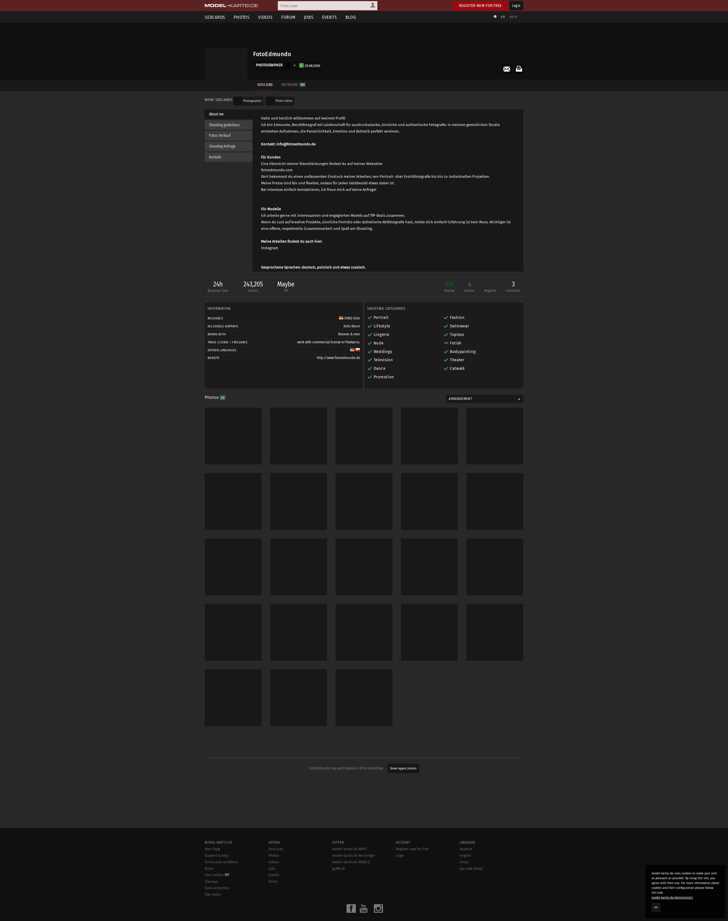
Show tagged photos (403, 768)
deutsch (466, 849)
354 (449, 286)
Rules (209, 869)
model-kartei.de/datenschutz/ (672, 897)
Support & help (217, 856)
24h (218, 286)
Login (516, 5)
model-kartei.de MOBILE (351, 862)
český (464, 862)
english (465, 856)
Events (329, 17)
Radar (273, 881)
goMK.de (338, 869)
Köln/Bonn (352, 326)
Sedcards (215, 17)
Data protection (217, 888)
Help (514, 17)
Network (293, 84)
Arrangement (460, 399)
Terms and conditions (221, 862)
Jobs (309, 17)
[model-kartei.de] (231, 5)
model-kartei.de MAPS (349, 849)
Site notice (213, 895)
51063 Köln (352, 318)
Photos (242, 17)
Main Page (212, 849)
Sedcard (265, 84)
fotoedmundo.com (277, 170)
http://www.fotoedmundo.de (338, 358)
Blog (351, 17)
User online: (217, 875)
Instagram (269, 248)
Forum (288, 17)
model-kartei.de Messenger (353, 856)
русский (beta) (471, 869)
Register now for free (480, 5)
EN (503, 17)
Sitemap (211, 882)
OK (656, 907)
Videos (265, 17)
